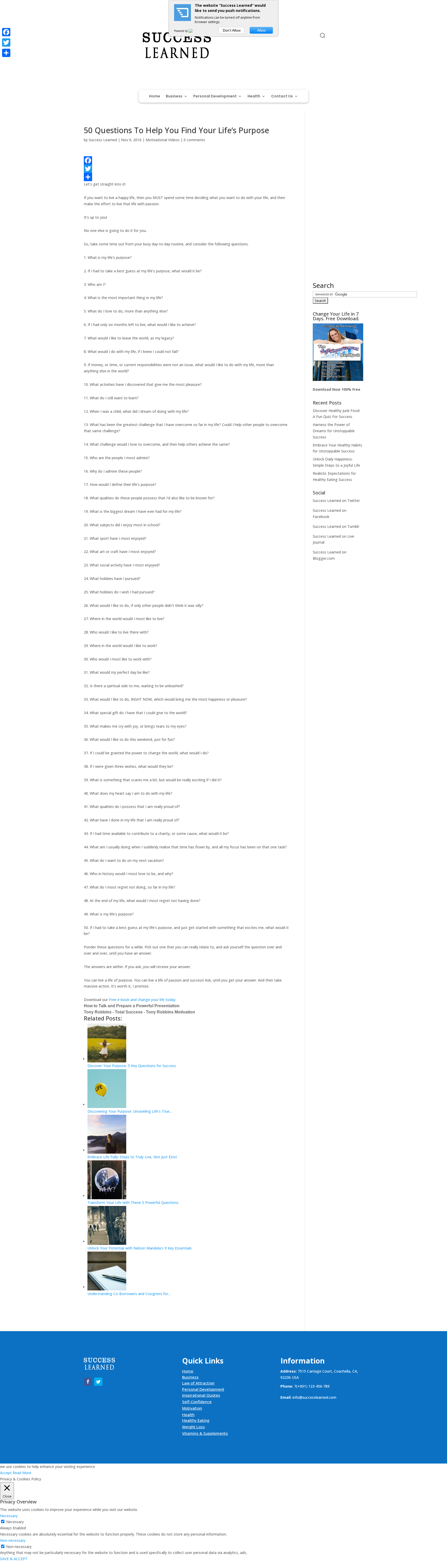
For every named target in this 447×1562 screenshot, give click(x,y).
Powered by (181, 31)
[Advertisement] (338, 204)
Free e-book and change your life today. (142, 999)
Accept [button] (6, 1472)
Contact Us (282, 96)
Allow (261, 30)
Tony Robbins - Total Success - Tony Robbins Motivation (139, 1012)
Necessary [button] (9, 1515)
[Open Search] (322, 35)
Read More (22, 1472)
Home (154, 96)
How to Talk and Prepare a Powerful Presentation (132, 1006)
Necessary (15, 1521)
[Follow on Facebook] (88, 36)
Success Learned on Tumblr (336, 526)
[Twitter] (186, 169)
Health (254, 96)
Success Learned (103, 139)
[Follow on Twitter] (98, 36)
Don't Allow (232, 30)
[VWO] (194, 31)
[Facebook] (186, 160)
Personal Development (215, 96)
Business (174, 96)
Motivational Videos (163, 139)
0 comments (194, 139)
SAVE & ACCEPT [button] (13, 1558)
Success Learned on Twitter (336, 500)
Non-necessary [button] (12, 1540)
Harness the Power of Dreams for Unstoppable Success (334, 430)
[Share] (186, 177)
